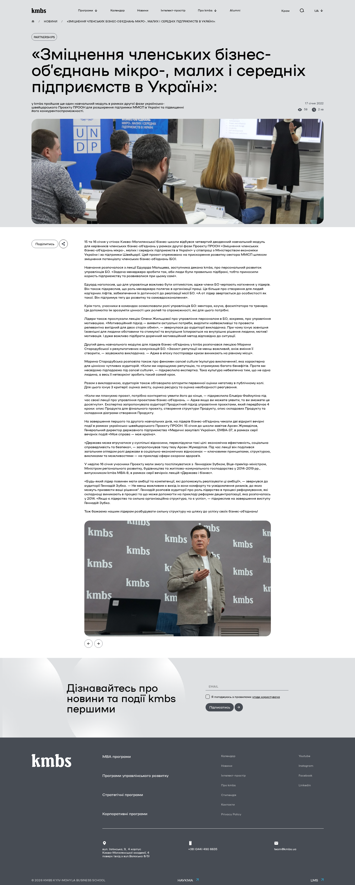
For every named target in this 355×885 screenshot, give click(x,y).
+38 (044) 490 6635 (202, 849)
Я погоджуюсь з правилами (245, 696)
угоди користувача (266, 696)
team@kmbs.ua (285, 849)
